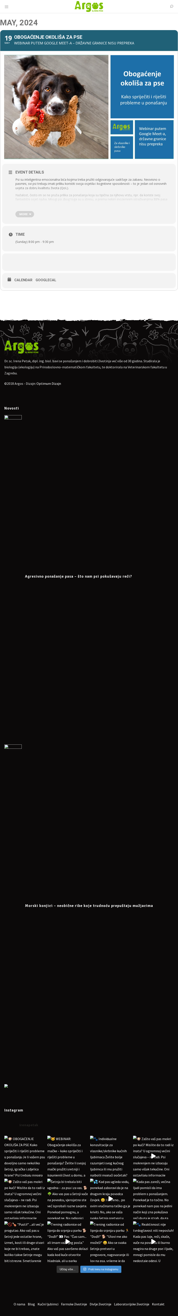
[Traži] (171, 6)
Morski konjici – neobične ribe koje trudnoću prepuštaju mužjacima (89, 905)
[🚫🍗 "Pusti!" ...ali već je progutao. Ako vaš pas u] (24, 1241)
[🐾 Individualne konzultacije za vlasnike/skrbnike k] (110, 1156)
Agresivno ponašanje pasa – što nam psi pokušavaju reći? (78, 576)
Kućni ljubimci (48, 1304)
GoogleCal (46, 280)
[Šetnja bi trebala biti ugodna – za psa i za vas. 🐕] (67, 1199)
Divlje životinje (100, 1304)
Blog (31, 1304)
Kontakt (158, 1304)
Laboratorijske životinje (131, 1304)
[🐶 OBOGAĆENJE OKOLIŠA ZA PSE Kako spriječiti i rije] (24, 1156)
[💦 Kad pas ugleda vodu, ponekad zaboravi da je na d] (110, 1199)
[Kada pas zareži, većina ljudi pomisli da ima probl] (153, 1199)
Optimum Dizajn (48, 383)
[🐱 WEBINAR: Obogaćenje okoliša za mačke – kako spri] (67, 1156)
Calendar (23, 280)
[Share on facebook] (82, 262)
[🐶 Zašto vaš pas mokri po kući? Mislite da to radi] (153, 1156)
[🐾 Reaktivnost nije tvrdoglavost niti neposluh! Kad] (153, 1241)
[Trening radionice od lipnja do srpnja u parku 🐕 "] (67, 1241)
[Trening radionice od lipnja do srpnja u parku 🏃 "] (110, 1241)
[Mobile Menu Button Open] (6, 7)
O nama (19, 1304)
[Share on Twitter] (95, 262)
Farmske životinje (74, 1304)
